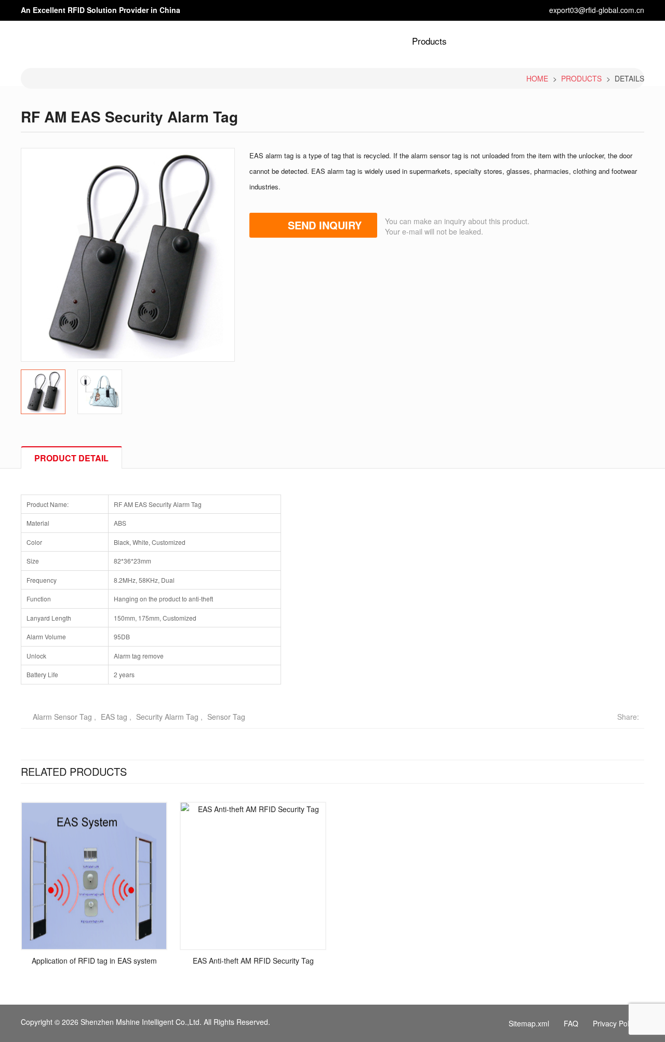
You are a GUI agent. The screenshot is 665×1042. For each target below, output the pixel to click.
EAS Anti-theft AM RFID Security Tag (253, 960)
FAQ (571, 1023)
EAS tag (114, 716)
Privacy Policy (615, 1023)
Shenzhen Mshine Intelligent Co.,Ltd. (141, 1022)
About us (382, 40)
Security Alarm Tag (167, 716)
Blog (511, 40)
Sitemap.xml (529, 1023)
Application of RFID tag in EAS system (94, 960)
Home (341, 40)
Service (548, 40)
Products (429, 40)
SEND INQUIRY (325, 224)
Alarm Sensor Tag (62, 716)
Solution (474, 40)
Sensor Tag (226, 716)
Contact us (596, 40)
